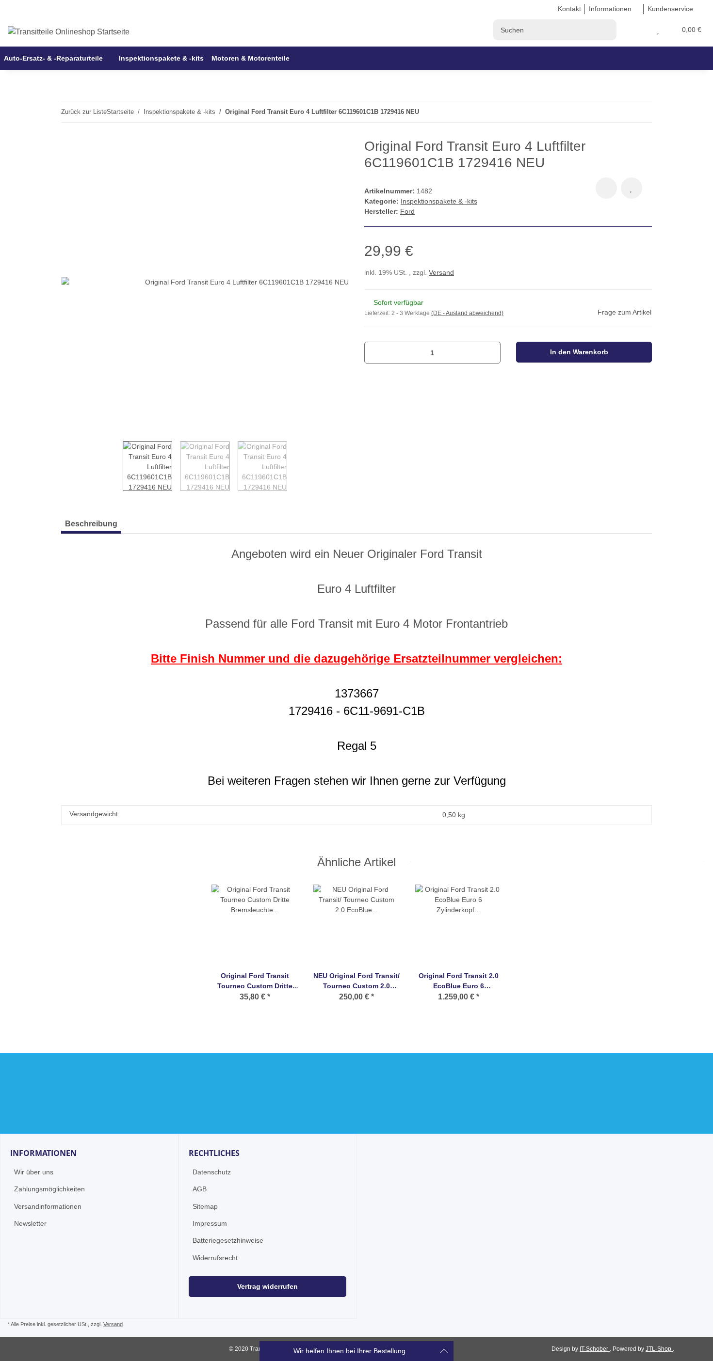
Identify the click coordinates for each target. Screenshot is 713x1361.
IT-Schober (595, 1348)
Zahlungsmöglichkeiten (49, 1189)
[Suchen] (606, 29)
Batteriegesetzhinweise (228, 1240)
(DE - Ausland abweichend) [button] (467, 313)
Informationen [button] (610, 9)
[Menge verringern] (375, 352)
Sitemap (205, 1206)
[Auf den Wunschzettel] (631, 188)
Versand (441, 272)
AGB (200, 1189)
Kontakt (569, 9)
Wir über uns (33, 1172)
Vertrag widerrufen (267, 1286)
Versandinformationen (47, 1206)
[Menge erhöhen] (489, 352)
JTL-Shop (659, 1348)
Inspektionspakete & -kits (439, 201)
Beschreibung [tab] (91, 524)
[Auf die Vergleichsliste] (606, 188)
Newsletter (30, 1223)
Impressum (210, 1223)
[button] (646, 30)
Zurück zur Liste (84, 111)
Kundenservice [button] (670, 9)
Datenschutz (212, 1172)
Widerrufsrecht (215, 1258)
